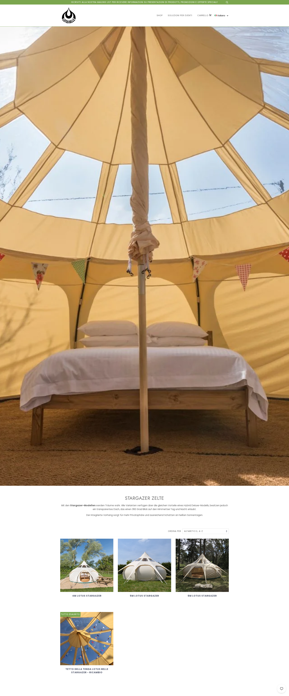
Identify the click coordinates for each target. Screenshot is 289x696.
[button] (221, 15)
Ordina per (175, 531)
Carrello (203, 15)
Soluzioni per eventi (180, 15)
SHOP (160, 15)
